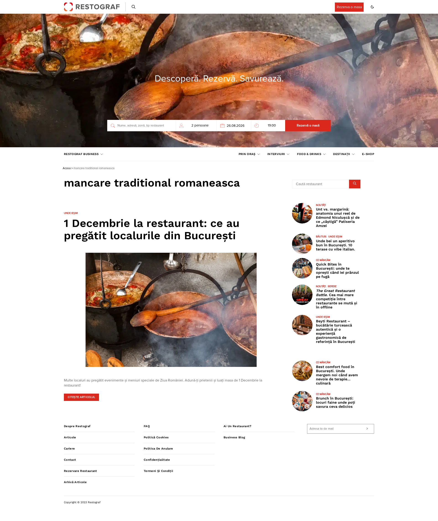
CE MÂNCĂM (323, 260)
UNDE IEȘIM (71, 213)
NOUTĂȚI (321, 205)
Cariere (69, 448)
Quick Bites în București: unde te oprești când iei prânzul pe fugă (337, 270)
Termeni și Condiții (158, 471)
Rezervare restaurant (80, 471)
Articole (70, 437)
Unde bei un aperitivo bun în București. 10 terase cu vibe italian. (335, 245)
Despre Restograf (77, 426)
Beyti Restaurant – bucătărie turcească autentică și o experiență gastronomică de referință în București (335, 331)
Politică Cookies (156, 437)
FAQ (147, 426)
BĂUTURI (321, 237)
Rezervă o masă (308, 125)
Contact (70, 459)
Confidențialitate (157, 459)
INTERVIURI (276, 154)
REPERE (332, 286)
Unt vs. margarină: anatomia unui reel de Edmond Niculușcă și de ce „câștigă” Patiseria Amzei (338, 217)
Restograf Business (81, 154)
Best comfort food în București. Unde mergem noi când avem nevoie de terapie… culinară (337, 375)
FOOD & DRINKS (309, 154)
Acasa (67, 168)
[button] (372, 7)
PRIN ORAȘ (247, 154)
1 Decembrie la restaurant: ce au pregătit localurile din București (152, 229)
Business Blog (234, 437)
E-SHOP (368, 154)
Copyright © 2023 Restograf (82, 502)
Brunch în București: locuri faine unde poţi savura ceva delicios (335, 402)
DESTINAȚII (341, 154)
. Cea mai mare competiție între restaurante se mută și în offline (336, 299)
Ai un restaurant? (238, 426)
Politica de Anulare (158, 448)
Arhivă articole (75, 482)
